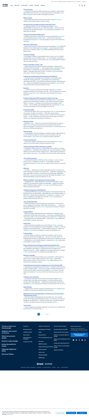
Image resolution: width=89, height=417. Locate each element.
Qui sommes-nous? (27, 329)
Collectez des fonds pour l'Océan (46, 346)
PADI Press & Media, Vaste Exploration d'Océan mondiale (39, 180)
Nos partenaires (42, 335)
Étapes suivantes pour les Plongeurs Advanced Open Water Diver (41, 245)
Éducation (26, 88)
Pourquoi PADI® (27, 233)
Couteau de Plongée (29, 54)
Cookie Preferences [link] (64, 367)
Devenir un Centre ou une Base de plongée (61, 346)
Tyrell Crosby (27, 305)
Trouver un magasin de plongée (60, 1)
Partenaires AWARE (43, 355)
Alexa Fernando (27, 131)
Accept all (82, 413)
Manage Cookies (60, 413)
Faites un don (42, 352)
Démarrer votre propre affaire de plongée (61, 335)
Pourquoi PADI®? (28, 212)
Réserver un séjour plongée (10, 341)
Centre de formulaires (47, 367)
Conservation (24, 5)
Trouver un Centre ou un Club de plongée (9, 327)
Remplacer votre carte (71, 1)
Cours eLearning (27, 9)
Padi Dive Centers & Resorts (60, 326)
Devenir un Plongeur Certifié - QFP (32, 64)
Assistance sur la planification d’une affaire (62, 339)
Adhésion (43, 5)
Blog (52, 1)
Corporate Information (44, 326)
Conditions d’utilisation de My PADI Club (34, 190)
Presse (40, 332)
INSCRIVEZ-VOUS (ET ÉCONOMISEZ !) (79, 334)
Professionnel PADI (28, 110)
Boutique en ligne (28, 121)
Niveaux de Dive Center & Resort (61, 332)
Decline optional (71, 413)
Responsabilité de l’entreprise (27, 338)
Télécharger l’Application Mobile (9, 350)
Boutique (37, 5)
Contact (58, 367)
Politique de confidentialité (31, 367)
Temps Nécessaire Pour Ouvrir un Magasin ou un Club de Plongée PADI (42, 265)
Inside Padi (25, 326)
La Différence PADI (27, 332)
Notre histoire (26, 335)
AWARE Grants (42, 357)
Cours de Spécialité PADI (30, 201)
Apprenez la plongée (29, 255)
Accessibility (39, 367)
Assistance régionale (58, 350)
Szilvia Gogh (26, 223)
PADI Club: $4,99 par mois (30, 44)
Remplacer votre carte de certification (9, 332)
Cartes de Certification (29, 140)
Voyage (31, 5)
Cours (11, 5)
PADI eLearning (27, 18)
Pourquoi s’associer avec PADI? (61, 329)
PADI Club (17, 5)
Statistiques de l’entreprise (45, 329)
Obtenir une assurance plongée (8, 337)
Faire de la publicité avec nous (45, 337)
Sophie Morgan (27, 287)
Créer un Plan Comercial (30, 158)
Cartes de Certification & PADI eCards (33, 34)
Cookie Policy (10, 414)
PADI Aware (41, 341)
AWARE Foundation (43, 344)
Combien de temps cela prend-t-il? (61, 343)
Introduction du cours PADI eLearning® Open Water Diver (39, 24)
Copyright (54, 367)
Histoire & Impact (43, 349)
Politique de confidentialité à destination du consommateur (40, 76)
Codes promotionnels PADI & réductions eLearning (37, 146)
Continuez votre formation (31, 277)
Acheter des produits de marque (9, 345)
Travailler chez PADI (27, 341)
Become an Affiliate (8, 354)
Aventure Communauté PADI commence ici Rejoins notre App (40, 98)
